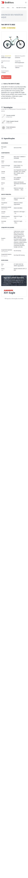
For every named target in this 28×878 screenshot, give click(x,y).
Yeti (13, 7)
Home (2, 7)
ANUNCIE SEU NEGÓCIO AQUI (12, 15)
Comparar (7, 77)
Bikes (8, 7)
